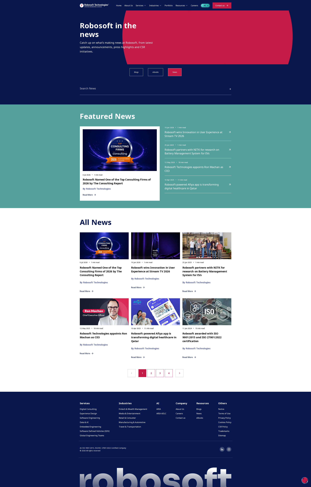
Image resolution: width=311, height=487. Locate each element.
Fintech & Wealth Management (133, 409)
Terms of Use (224, 413)
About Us (180, 409)
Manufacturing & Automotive (132, 422)
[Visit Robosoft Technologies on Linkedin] (222, 449)
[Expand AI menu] (207, 5)
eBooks (156, 72)
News (175, 72)
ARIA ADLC (161, 413)
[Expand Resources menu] (187, 5)
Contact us (180, 418)
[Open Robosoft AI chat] (305, 480)
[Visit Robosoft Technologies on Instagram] (228, 449)
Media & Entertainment (129, 413)
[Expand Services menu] (145, 5)
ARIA (158, 409)
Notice (221, 409)
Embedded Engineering (90, 426)
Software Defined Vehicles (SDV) (94, 431)
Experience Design (88, 413)
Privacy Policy (224, 418)
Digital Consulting (88, 409)
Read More (88, 194)
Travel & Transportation (130, 426)
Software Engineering (90, 418)
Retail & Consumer (127, 418)
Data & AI (84, 422)
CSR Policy (223, 426)
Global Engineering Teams (92, 435)
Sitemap (222, 435)
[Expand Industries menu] (160, 5)
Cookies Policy (224, 422)
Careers (179, 413)
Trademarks (223, 431)
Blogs (136, 72)
